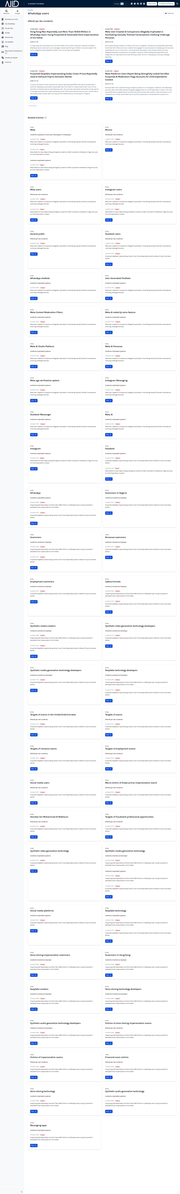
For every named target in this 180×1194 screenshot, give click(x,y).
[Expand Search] (176, 4)
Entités (30, 10)
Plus (32, 54)
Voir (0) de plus (33, 105)
